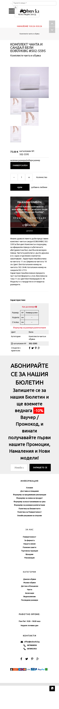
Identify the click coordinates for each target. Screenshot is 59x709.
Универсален (20, 165)
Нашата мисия (29, 544)
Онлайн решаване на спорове (29, 515)
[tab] (29, 231)
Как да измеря (28, 307)
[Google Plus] (39, 348)
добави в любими (39, 187)
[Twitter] (32, 348)
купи (20, 187)
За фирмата (29, 540)
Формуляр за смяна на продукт (29, 498)
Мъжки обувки (29, 582)
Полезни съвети (29, 547)
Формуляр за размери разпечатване (29, 328)
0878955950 (31, 649)
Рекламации (29, 558)
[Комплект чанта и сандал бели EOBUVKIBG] (29, 80)
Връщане (29, 554)
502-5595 (24, 154)
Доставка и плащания (29, 491)
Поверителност (29, 537)
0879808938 (31, 645)
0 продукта (28, 11)
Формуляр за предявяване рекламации (29, 495)
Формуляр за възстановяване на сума (29, 501)
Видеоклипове (29, 596)
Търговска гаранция (29, 551)
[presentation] (29, 231)
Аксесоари (29, 593)
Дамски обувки (29, 579)
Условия (29, 488)
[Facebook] (29, 348)
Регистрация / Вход (27, 14)
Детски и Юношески (29, 586)
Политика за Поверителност (29, 512)
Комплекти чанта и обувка (29, 34)
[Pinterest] (36, 348)
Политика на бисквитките (29, 508)
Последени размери (29, 600)
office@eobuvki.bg (31, 642)
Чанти (29, 589)
